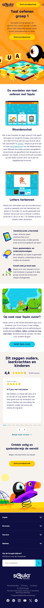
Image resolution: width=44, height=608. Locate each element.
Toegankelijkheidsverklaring (23, 595)
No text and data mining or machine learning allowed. (23, 592)
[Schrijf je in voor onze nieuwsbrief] (39, 563)
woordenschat (16, 146)
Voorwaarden (13, 586)
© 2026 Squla (23, 588)
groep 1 (21, 144)
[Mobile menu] (43, 4)
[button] (19, 429)
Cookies (33, 586)
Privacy (24, 586)
